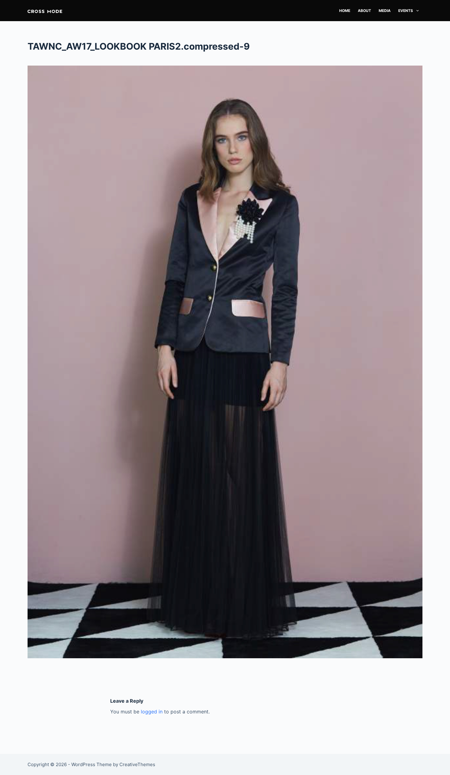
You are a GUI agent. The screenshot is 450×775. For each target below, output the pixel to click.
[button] (45, 10)
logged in (152, 712)
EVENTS (405, 10)
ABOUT (364, 10)
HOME (344, 10)
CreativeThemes (137, 764)
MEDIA (385, 10)
